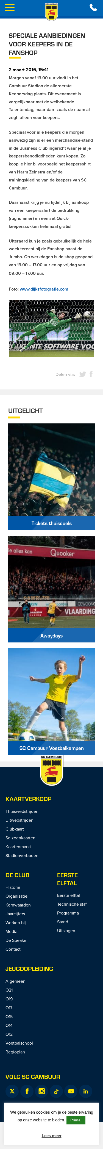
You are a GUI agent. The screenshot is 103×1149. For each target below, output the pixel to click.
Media (11, 931)
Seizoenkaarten (20, 838)
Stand (62, 922)
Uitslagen (66, 930)
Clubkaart (14, 829)
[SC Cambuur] (52, 12)
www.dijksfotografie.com (44, 289)
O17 (8, 1008)
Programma (68, 913)
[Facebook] (27, 1091)
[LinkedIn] (85, 1091)
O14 (9, 1025)
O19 (9, 999)
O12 (9, 1034)
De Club (17, 875)
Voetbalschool (19, 1043)
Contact (13, 949)
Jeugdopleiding (29, 968)
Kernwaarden (18, 905)
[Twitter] (12, 1091)
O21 (9, 990)
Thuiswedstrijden (21, 811)
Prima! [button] (76, 1120)
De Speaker (16, 940)
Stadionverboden (21, 855)
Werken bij (15, 922)
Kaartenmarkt (18, 847)
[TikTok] (56, 1091)
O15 (9, 1016)
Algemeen (15, 981)
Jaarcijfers (15, 914)
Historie (12, 887)
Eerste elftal (67, 879)
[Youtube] (70, 1091)
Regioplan (15, 1052)
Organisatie (16, 896)
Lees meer (52, 1135)
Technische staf (72, 904)
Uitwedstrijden (19, 820)
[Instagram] (41, 1091)
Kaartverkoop (28, 799)
